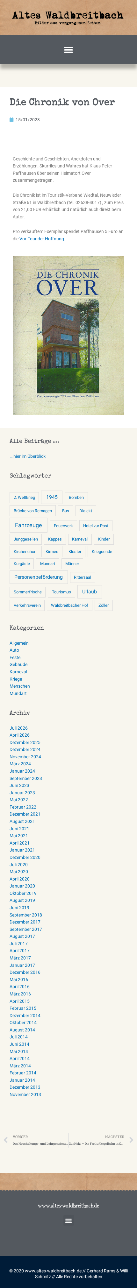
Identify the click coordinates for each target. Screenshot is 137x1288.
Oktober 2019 (23, 893)
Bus (65, 510)
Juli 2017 (19, 943)
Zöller (103, 605)
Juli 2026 (19, 728)
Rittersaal (82, 577)
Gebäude (18, 664)
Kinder (104, 539)
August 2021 (22, 821)
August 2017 (22, 936)
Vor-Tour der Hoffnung (41, 238)
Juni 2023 (19, 785)
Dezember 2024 (25, 749)
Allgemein (19, 643)
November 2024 (25, 756)
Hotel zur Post (95, 525)
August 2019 (22, 900)
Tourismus (61, 592)
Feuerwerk (63, 525)
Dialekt (85, 510)
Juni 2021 (19, 828)
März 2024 (20, 763)
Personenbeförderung (38, 577)
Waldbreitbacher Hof (69, 605)
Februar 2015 (23, 1008)
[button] (68, 50)
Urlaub (89, 592)
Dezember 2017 (25, 921)
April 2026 (20, 735)
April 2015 (20, 1001)
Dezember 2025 (25, 742)
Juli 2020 (19, 864)
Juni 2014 (19, 1044)
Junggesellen (26, 539)
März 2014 (20, 1065)
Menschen (20, 686)
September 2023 (26, 778)
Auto (14, 650)
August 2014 (22, 1029)
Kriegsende (102, 551)
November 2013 (25, 1094)
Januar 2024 (22, 771)
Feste (15, 657)
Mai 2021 (19, 835)
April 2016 (20, 986)
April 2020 (20, 878)
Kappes (55, 539)
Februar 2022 (23, 807)
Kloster (74, 551)
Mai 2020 (19, 871)
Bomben (76, 497)
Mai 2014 (19, 1051)
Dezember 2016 (25, 972)
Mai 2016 (19, 979)
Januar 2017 (22, 965)
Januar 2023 (22, 792)
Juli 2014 (19, 1036)
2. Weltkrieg (24, 497)
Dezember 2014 (25, 1015)
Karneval (80, 539)
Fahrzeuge (28, 525)
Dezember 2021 (25, 814)
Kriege (16, 679)
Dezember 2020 (25, 857)
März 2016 (20, 993)
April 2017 (20, 950)
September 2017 (26, 929)
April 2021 (20, 843)
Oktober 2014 (23, 1022)
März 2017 (20, 957)
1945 (52, 497)
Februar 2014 (23, 1072)
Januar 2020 (22, 885)
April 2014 (20, 1058)
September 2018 (26, 914)
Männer (72, 563)
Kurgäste (22, 563)
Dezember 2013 (25, 1087)
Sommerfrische (28, 592)
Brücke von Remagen (33, 510)
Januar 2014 (22, 1080)
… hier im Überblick (28, 456)
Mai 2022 (19, 799)
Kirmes (52, 551)
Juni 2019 (19, 907)
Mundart (47, 563)
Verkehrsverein (27, 605)
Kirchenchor (24, 551)
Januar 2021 (22, 850)
